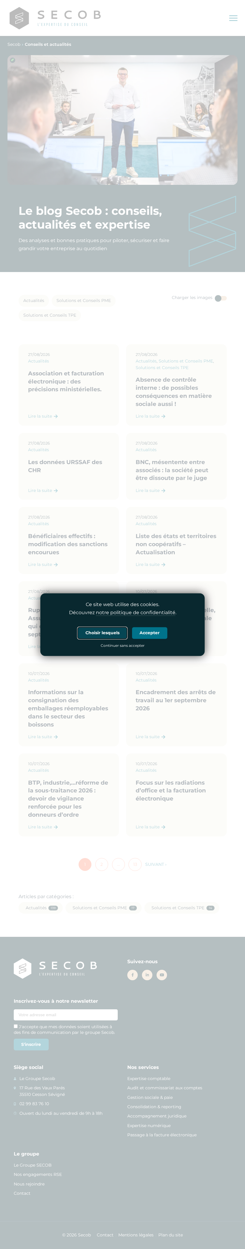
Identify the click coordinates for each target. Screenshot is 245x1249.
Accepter (150, 632)
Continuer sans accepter (123, 646)
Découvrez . (122, 612)
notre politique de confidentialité (135, 612)
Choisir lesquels (102, 632)
